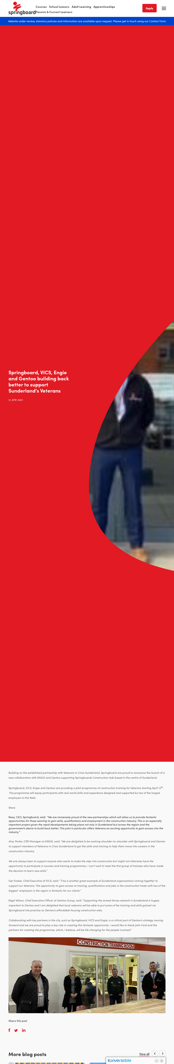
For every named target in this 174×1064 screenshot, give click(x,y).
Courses (41, 7)
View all (144, 1053)
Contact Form (157, 21)
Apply (149, 8)
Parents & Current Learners (54, 12)
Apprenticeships (104, 7)
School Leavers (59, 7)
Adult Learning (81, 7)
